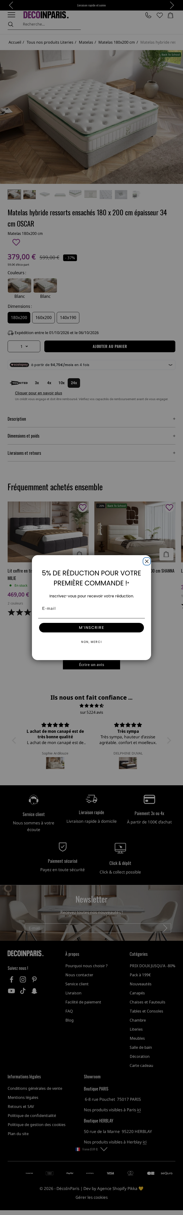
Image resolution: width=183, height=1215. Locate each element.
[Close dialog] (146, 560)
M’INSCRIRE (91, 627)
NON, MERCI (91, 642)
